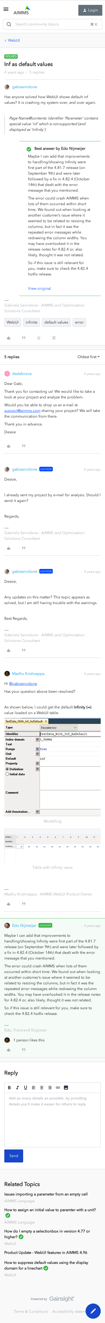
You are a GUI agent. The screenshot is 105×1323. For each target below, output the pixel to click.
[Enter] (9, 24)
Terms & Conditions (31, 1311)
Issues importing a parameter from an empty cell (46, 1194)
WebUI (14, 40)
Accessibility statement (71, 1311)
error (79, 322)
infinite (31, 322)
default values (56, 322)
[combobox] (52, 24)
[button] (6, 11)
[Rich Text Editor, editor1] (52, 1120)
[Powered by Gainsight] (52, 1300)
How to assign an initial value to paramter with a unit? (50, 1210)
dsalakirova (22, 373)
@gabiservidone (23, 683)
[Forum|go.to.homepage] (21, 10)
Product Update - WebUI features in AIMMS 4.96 (45, 1252)
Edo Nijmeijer (24, 925)
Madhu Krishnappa (28, 673)
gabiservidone (24, 87)
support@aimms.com (22, 410)
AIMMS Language (19, 1201)
